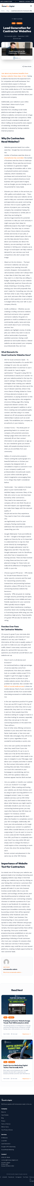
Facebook (11, 1177)
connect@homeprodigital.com (9, 1160)
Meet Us (3, 1112)
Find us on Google (32, 1179)
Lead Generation (5, 1143)
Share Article (27, 66)
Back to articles (18, 19)
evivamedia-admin (10, 969)
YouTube (25, 1177)
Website (19, 23)
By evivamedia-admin (10, 36)
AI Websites (4, 1137)
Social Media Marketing (7, 1149)
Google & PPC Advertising (8, 1146)
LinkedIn (4, 1177)
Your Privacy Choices (7, 1130)
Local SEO (4, 1140)
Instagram (19, 1177)
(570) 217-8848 (5, 1157)
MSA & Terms (5, 1127)
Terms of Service (5, 1124)
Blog (8, 11)
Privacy (3, 1121)
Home (3, 11)
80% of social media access (14, 686)
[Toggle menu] (31, 6)
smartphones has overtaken (14, 158)
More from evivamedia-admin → (12, 972)
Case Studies (4, 1115)
